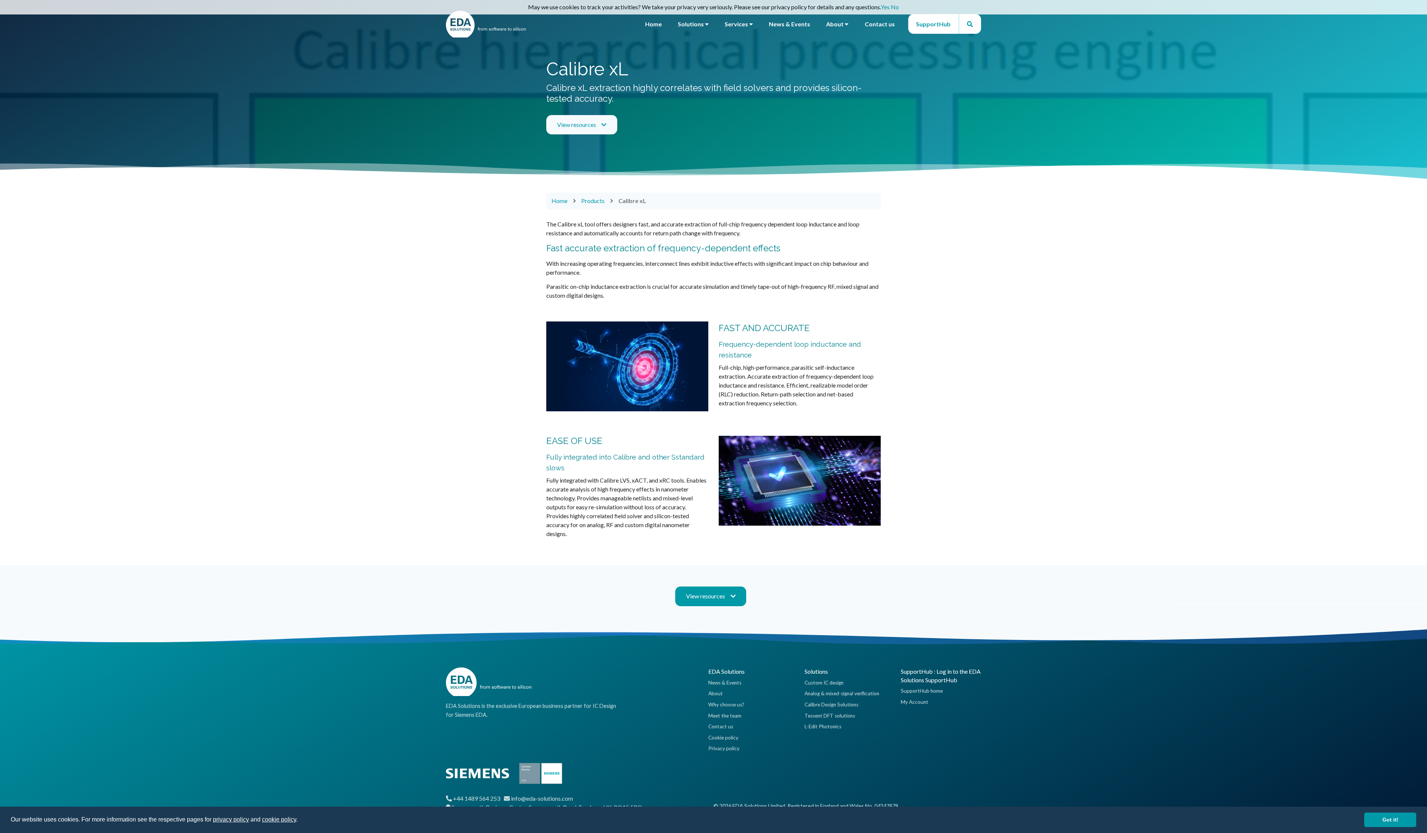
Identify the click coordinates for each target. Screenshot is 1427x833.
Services (737, 23)
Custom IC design (824, 683)
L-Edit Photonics (823, 726)
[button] (300, 820)
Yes (885, 6)
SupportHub (933, 23)
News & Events (789, 23)
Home (653, 23)
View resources (576, 124)
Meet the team (724, 716)
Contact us (880, 23)
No (895, 6)
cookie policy (279, 819)
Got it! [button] (1390, 820)
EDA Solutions (726, 671)
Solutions (691, 23)
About (835, 23)
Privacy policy (724, 748)
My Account (914, 702)
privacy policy (231, 819)
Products (593, 200)
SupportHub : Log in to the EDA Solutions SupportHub (941, 675)
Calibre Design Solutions (831, 705)
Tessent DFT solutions (830, 716)
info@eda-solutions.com (542, 798)
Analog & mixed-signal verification (842, 693)
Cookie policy (723, 738)
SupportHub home (922, 691)
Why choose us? (726, 705)
